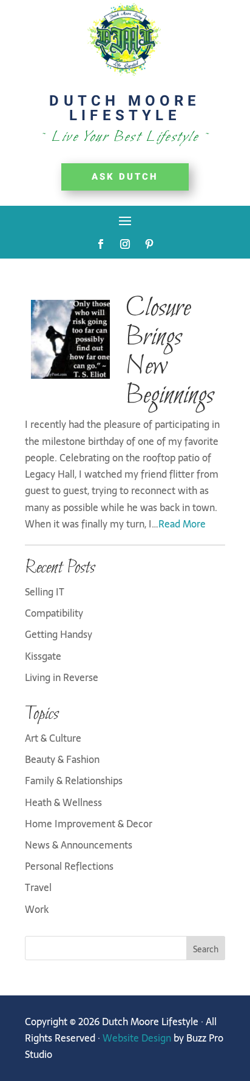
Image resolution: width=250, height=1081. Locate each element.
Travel (38, 887)
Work (37, 909)
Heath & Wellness (63, 802)
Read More (182, 524)
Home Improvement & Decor (88, 824)
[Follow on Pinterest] (149, 244)
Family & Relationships (74, 780)
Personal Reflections (69, 866)
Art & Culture (53, 738)
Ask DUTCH (125, 176)
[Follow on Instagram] (125, 244)
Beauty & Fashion (62, 759)
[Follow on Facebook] (100, 244)
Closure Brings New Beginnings (169, 352)
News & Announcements (78, 845)
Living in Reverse (61, 677)
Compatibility (54, 613)
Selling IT (44, 592)
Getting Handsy (58, 634)
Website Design (137, 1038)
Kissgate (43, 656)
